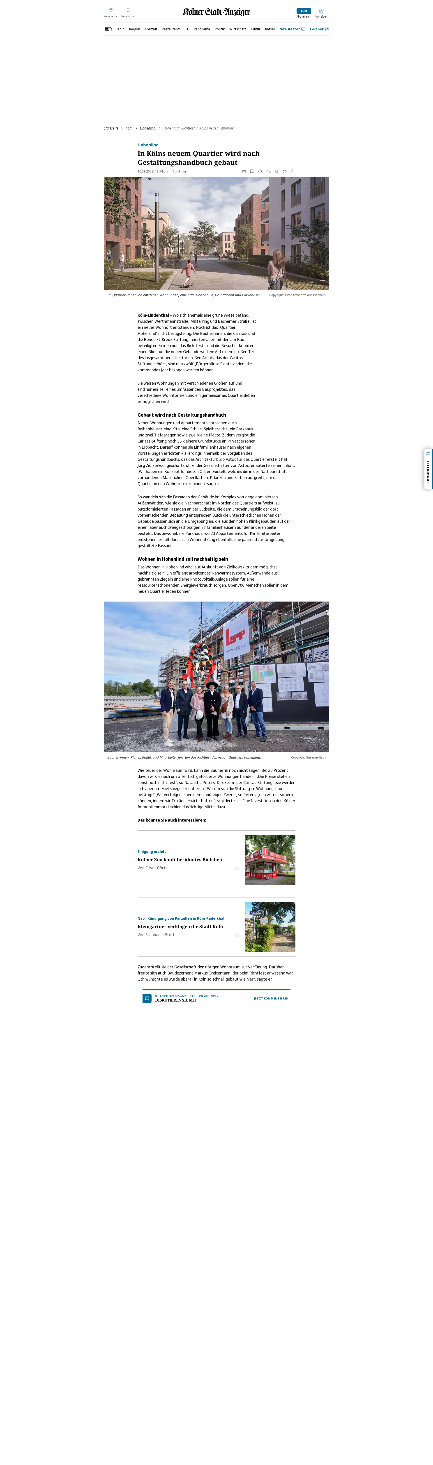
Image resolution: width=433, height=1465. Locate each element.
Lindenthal (148, 128)
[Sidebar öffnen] (108, 29)
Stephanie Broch (160, 934)
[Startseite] (216, 12)
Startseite (111, 128)
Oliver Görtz (156, 867)
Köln (129, 128)
